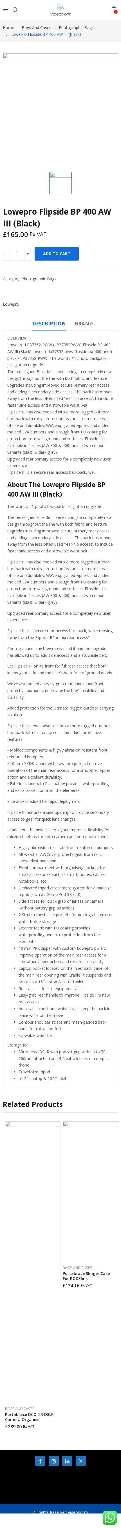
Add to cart (56, 253)
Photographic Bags (38, 278)
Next (114, 1275)
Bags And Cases (20, 1408)
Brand (84, 323)
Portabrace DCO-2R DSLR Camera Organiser (29, 1417)
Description (49, 323)
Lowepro (11, 304)
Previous (7, 1275)
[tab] (49, 324)
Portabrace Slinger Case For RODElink (86, 1276)
